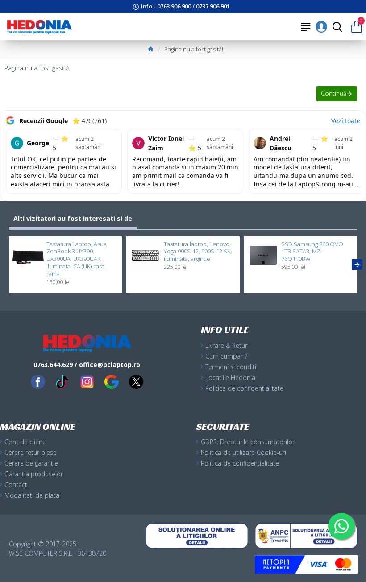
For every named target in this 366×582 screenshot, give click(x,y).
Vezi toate (345, 120)
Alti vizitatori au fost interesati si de (72, 218)
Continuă (333, 93)
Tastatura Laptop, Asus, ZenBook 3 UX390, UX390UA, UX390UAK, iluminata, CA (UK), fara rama (77, 259)
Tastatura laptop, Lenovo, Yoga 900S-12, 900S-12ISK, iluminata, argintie (198, 251)
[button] (9, 264)
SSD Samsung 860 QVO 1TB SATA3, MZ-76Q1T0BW (312, 251)
